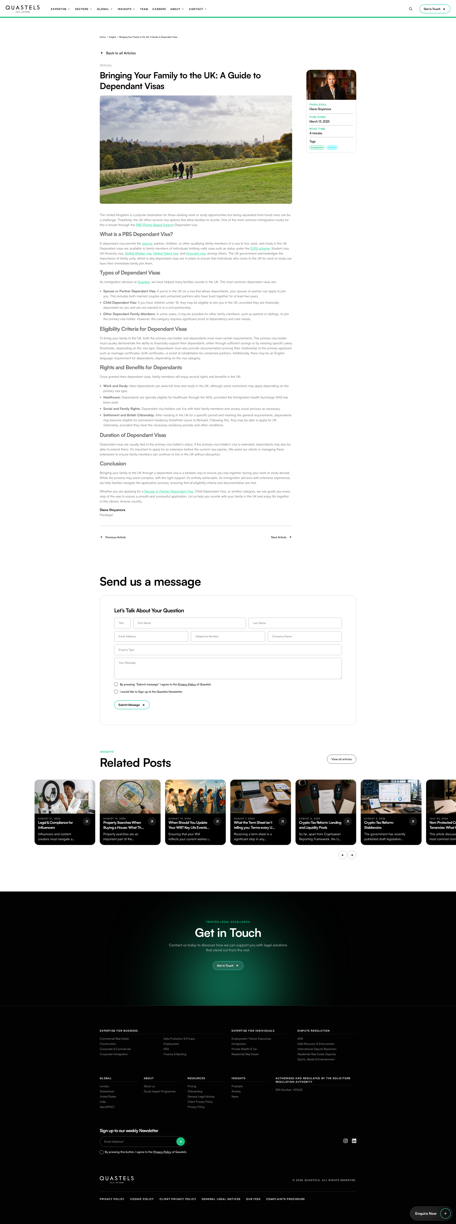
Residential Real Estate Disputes (316, 1054)
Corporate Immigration (114, 1054)
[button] (342, 855)
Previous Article (115, 537)
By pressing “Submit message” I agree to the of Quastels (165, 684)
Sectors (82, 9)
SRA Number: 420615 (289, 1089)
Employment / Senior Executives (251, 1038)
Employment (171, 1044)
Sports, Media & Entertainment (316, 1059)
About (175, 9)
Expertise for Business (119, 1030)
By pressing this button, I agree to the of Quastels (145, 1152)
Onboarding (195, 1091)
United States (108, 1096)
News (235, 1096)
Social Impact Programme (159, 1091)
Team (144, 9)
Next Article (278, 537)
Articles (332, 147)
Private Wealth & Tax (244, 1049)
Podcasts (237, 1086)
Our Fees (253, 1198)
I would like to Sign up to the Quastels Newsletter (151, 691)
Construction (108, 1044)
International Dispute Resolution (316, 1049)
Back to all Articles (121, 53)
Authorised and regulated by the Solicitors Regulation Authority (313, 1080)
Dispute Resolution (313, 1030)
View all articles (341, 759)
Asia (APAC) (107, 1107)
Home (103, 37)
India (103, 1101)
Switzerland (107, 1091)
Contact (196, 9)
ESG (166, 1049)
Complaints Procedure (285, 1198)
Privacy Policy (187, 684)
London (104, 1086)
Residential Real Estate (245, 1054)
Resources (196, 1078)
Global (103, 9)
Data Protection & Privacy (179, 1038)
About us (149, 1086)
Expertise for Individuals (253, 1030)
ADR (300, 1038)
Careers (159, 9)
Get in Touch (432, 9)
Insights (125, 9)
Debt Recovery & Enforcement (316, 1044)
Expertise (59, 9)
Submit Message (129, 705)
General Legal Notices (201, 1096)
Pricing (192, 1086)
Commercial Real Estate (114, 1038)
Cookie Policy (142, 1198)
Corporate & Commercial (115, 1049)
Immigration (239, 1044)
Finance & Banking (175, 1054)
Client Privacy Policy (200, 1101)
